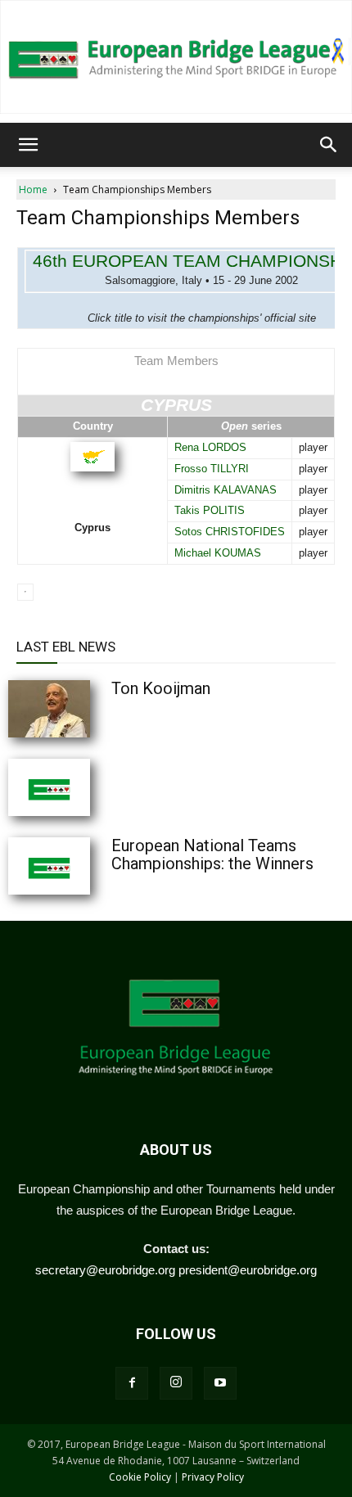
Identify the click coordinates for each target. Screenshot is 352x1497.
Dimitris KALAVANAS (225, 490)
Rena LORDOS (210, 447)
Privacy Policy (213, 1477)
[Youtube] (220, 1383)
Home (33, 189)
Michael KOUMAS (217, 553)
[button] (28, 145)
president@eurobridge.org (247, 1270)
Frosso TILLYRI (211, 468)
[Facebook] (131, 1383)
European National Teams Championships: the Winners (212, 854)
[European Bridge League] (176, 57)
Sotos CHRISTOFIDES (229, 531)
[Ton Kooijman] (90, 708)
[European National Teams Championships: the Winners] (90, 866)
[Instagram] (176, 1383)
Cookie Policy (140, 1477)
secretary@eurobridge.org (105, 1270)
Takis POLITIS (209, 510)
